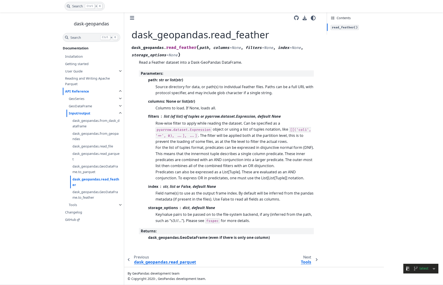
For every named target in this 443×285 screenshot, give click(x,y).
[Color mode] (313, 18)
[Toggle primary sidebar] (132, 17)
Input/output (79, 113)
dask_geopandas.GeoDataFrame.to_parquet (95, 169)
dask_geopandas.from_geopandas (95, 136)
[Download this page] (304, 18)
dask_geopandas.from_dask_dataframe (96, 123)
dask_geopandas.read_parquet (96, 156)
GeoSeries (76, 98)
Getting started (77, 64)
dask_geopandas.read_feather (95, 182)
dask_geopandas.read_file (92, 146)
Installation (74, 56)
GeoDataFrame (80, 106)
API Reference (77, 91)
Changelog (73, 212)
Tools (73, 205)
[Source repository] (296, 17)
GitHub (70, 219)
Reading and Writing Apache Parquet (87, 81)
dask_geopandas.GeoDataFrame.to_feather (95, 195)
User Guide (74, 71)
